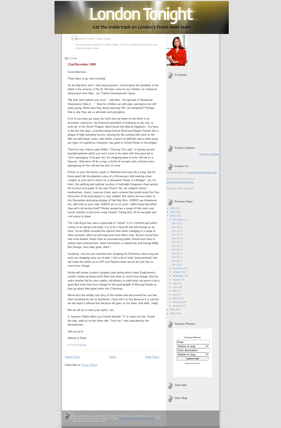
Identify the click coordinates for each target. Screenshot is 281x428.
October (177, 272)
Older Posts (152, 356)
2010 (172, 208)
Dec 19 (176, 231)
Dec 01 (176, 264)
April (175, 294)
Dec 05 (176, 253)
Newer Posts (72, 356)
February (177, 302)
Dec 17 (176, 234)
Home (112, 356)
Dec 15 (176, 238)
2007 (172, 309)
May (175, 291)
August (176, 279)
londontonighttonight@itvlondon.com (137, 418)
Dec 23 (176, 223)
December (178, 219)
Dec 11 (175, 246)
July (175, 283)
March (176, 298)
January (177, 306)
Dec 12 (176, 242)
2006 (172, 313)
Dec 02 (176, 261)
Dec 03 (176, 257)
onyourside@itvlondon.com (180, 182)
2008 (172, 216)
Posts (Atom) (89, 364)
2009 (172, 212)
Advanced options (192, 363)
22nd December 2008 (82, 64)
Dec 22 (176, 227)
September (178, 275)
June (175, 287)
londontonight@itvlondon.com (202, 172)
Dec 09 (176, 249)
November (178, 268)
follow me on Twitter (209, 154)
